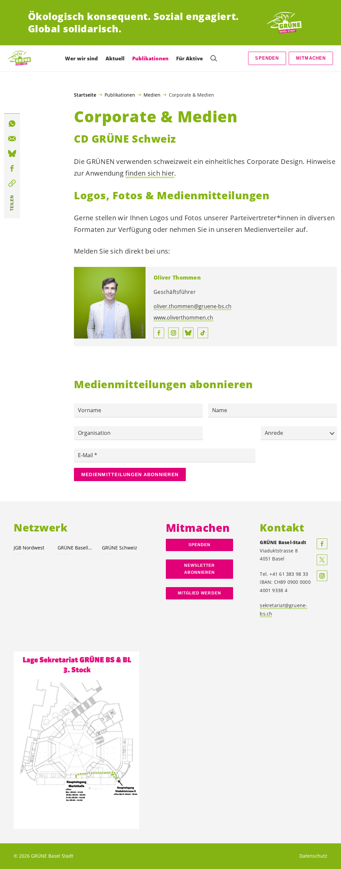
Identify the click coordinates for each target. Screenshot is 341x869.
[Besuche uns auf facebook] (322, 543)
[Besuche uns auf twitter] (322, 559)
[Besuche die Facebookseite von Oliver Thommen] (159, 333)
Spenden (267, 58)
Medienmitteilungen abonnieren (129, 474)
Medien (152, 94)
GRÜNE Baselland (76, 547)
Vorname (89, 410)
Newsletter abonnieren (199, 569)
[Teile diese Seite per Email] (12, 138)
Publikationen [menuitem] (150, 58)
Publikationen (120, 94)
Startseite (85, 95)
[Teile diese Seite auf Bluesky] (12, 153)
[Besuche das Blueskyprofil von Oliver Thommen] (188, 333)
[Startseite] (288, 22)
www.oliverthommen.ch (183, 317)
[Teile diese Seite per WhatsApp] (12, 123)
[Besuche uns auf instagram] (322, 575)
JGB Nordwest (29, 547)
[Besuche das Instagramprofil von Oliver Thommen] (173, 333)
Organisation (94, 432)
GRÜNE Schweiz (119, 547)
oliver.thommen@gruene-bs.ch (192, 306)
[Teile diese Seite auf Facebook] (12, 168)
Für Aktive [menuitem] (189, 58)
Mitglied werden (199, 593)
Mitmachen (311, 58)
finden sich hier (149, 173)
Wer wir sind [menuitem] (81, 58)
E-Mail (86, 455)
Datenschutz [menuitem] (313, 856)
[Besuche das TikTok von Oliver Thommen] (202, 333)
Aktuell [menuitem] (115, 58)
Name (219, 410)
